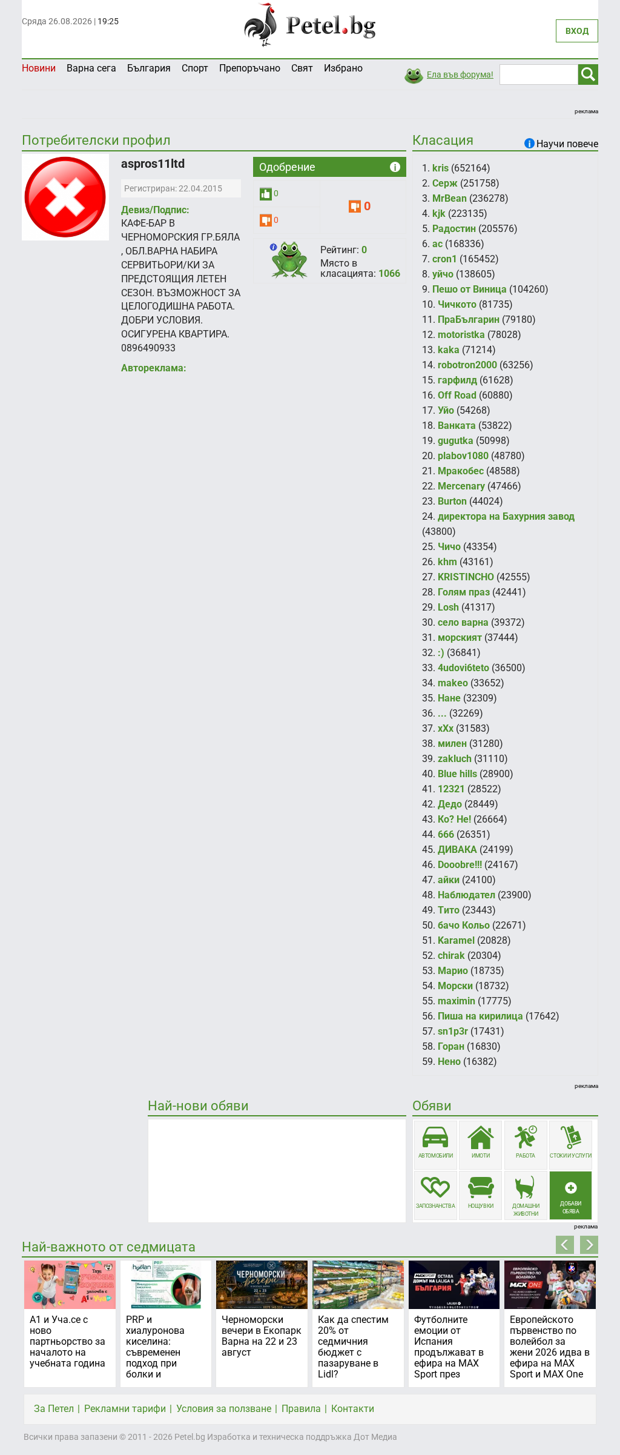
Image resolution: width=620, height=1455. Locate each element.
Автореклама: (153, 368)
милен (452, 743)
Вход (577, 31)
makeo (453, 683)
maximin (456, 1001)
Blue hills (457, 774)
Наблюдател (466, 895)
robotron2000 (467, 365)
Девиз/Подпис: (155, 210)
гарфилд (457, 380)
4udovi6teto (463, 668)
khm (447, 562)
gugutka (455, 440)
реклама (586, 111)
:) (441, 652)
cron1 (444, 259)
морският (460, 637)
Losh (448, 607)
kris (440, 168)
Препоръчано (249, 68)
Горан (451, 1046)
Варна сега (91, 68)
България (149, 68)
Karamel (456, 940)
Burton (452, 501)
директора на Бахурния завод (506, 516)
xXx (445, 728)
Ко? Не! (454, 819)
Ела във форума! (460, 74)
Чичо (449, 546)
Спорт (195, 68)
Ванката (457, 425)
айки (449, 880)
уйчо (442, 274)
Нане (449, 698)
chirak (451, 955)
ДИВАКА (457, 849)
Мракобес (461, 471)
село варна (463, 622)
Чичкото (457, 304)
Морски (455, 986)
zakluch (455, 758)
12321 (451, 789)
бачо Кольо (464, 925)
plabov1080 (463, 456)
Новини (39, 68)
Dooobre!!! (460, 864)
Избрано (343, 68)
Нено (449, 1061)
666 (446, 834)
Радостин (454, 228)
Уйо (446, 410)
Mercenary (461, 486)
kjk (439, 213)
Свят (302, 68)
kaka (449, 350)
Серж (445, 183)
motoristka (461, 334)
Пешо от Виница (469, 289)
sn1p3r (453, 1031)
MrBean (449, 198)
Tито (449, 910)
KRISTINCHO (466, 577)
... (442, 713)
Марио (453, 970)
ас (437, 244)
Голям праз (464, 592)
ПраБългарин (469, 319)
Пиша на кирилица (480, 1016)
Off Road (457, 395)
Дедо (450, 804)
